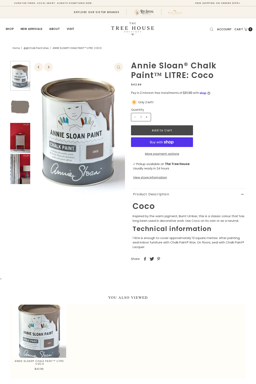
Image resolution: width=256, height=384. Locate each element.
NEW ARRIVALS (31, 29)
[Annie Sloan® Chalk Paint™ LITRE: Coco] (39, 331)
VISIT (71, 29)
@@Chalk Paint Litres (36, 48)
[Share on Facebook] (145, 259)
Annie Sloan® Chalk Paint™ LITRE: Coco (40, 362)
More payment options (162, 154)
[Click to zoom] (118, 67)
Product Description (151, 194)
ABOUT (54, 29)
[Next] (48, 67)
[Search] (211, 29)
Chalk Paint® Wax (183, 242)
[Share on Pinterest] (159, 259)
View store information (150, 177)
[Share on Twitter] (152, 259)
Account (224, 29)
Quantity (137, 109)
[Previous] (38, 67)
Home (16, 48)
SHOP (10, 29)
